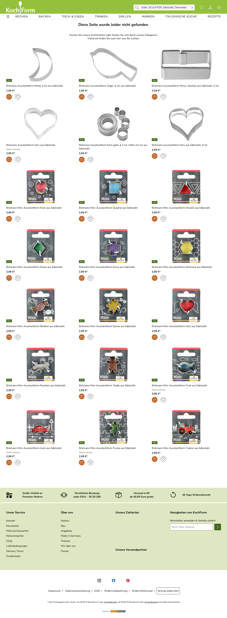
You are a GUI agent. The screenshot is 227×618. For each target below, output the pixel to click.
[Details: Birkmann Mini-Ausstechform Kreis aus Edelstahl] (9, 202)
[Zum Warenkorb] (219, 7)
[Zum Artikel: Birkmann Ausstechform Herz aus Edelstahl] (40, 124)
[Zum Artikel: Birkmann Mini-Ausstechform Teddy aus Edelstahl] (113, 364)
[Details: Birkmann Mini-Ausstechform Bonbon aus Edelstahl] (9, 320)
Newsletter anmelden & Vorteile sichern (193, 520)
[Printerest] (128, 580)
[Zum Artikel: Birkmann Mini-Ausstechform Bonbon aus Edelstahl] (40, 305)
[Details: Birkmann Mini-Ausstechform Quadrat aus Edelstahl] (82, 202)
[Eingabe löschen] (192, 8)
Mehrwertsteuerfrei (17, 531)
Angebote (66, 531)
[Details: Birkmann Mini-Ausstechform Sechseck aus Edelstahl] (155, 261)
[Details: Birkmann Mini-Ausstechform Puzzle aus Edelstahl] (82, 442)
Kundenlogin (13, 556)
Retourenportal (15, 536)
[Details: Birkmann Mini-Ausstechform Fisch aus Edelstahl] (155, 380)
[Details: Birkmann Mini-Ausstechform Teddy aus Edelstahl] (82, 380)
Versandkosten (110, 602)
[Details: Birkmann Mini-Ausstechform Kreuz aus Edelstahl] (82, 261)
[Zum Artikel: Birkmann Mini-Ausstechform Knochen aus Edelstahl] (40, 364)
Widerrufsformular (142, 591)
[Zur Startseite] (20, 7)
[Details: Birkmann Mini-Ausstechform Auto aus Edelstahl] (9, 442)
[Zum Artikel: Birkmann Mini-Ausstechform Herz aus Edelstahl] (186, 305)
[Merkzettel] (201, 7)
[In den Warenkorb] (9, 97)
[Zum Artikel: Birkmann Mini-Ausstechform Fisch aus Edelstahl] (186, 364)
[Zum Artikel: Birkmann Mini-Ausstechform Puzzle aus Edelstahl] (113, 427)
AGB (97, 591)
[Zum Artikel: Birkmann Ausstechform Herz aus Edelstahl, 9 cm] (186, 124)
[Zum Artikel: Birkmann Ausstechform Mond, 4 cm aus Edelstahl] (40, 65)
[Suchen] (137, 7)
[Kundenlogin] (210, 7)
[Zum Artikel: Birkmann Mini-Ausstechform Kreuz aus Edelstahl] (113, 246)
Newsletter (12, 526)
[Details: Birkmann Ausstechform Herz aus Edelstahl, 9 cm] (155, 139)
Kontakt (10, 520)
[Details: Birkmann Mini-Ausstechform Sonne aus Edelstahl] (82, 320)
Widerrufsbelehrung (115, 591)
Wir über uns (68, 546)
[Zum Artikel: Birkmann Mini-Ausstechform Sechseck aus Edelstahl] (186, 246)
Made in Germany (71, 536)
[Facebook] (113, 580)
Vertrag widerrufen (168, 591)
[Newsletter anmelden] (217, 527)
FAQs (9, 541)
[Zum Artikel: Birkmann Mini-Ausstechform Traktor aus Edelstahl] (186, 427)
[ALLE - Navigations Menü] (8, 16)
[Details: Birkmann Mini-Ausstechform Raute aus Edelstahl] (9, 261)
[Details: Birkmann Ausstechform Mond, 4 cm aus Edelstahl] (9, 80)
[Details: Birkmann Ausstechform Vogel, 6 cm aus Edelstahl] (82, 80)
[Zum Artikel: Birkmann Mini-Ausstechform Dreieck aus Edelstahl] (186, 187)
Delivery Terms (15, 551)
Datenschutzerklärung (77, 591)
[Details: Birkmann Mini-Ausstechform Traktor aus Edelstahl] (155, 442)
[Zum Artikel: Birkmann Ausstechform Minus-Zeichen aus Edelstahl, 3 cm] (186, 65)
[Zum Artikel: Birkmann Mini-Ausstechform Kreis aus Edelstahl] (40, 187)
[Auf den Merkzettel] (18, 97)
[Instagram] (99, 580)
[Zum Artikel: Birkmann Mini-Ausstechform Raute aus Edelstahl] (40, 246)
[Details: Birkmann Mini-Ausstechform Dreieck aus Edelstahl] (155, 202)
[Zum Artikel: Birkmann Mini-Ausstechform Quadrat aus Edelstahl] (113, 187)
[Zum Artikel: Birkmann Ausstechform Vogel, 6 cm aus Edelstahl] (113, 65)
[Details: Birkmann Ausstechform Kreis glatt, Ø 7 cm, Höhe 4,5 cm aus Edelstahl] (82, 139)
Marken (65, 520)
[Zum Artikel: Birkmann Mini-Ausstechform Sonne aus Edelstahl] (113, 305)
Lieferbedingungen (16, 546)
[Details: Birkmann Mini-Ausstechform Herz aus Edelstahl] (155, 320)
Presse (65, 551)
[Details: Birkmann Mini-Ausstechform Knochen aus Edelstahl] (9, 380)
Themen (65, 541)
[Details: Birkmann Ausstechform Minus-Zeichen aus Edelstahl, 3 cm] (155, 80)
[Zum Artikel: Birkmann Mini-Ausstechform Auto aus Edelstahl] (40, 427)
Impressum (54, 591)
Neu (63, 526)
